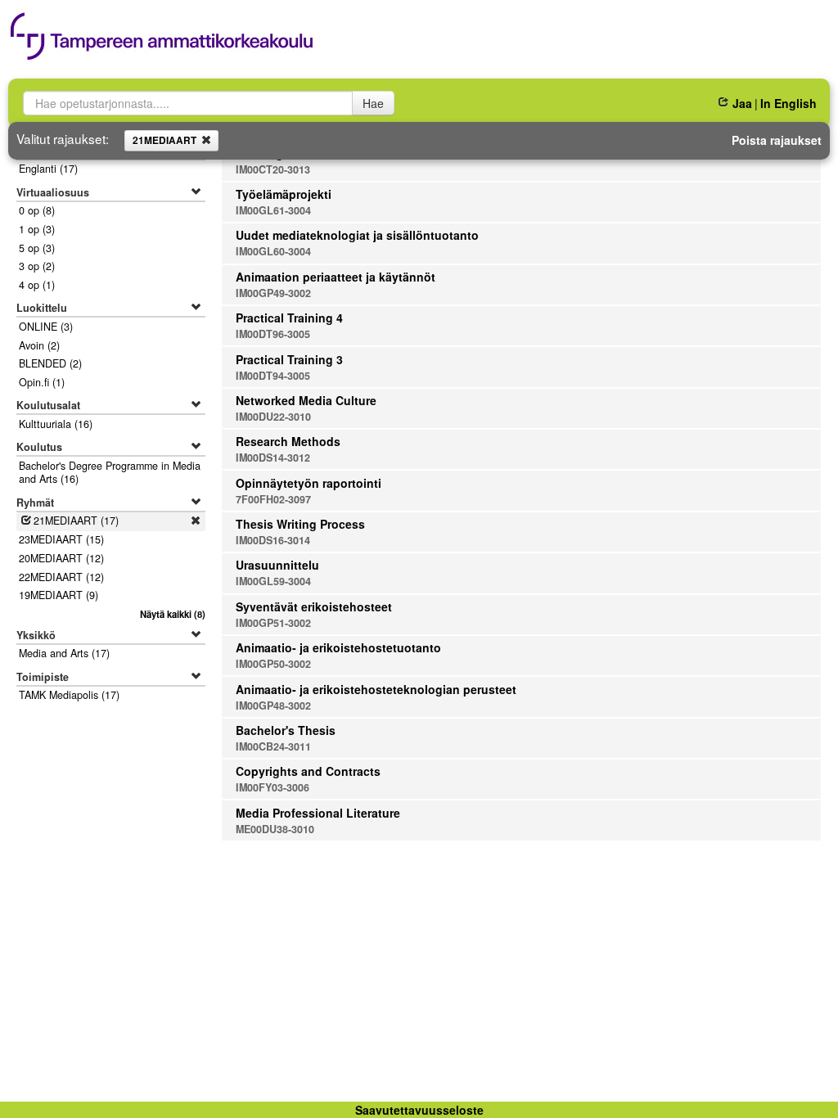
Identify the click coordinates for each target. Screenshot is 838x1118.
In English (788, 103)
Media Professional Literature (318, 813)
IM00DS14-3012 (273, 457)
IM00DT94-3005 (273, 375)
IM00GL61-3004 (273, 210)
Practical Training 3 (289, 359)
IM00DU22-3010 (273, 416)
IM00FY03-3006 (272, 787)
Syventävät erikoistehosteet (314, 606)
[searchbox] (188, 103)
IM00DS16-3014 (273, 540)
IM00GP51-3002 (273, 622)
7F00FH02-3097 (273, 499)
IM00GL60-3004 (273, 251)
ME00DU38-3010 (275, 829)
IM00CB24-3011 (273, 746)
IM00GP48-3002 (273, 705)
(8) (172, 613)
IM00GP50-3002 (273, 663)
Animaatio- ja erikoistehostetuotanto (338, 647)
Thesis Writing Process (300, 524)
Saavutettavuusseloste (419, 1110)
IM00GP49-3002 (273, 293)
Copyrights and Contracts (308, 771)
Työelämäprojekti (283, 194)
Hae (373, 103)
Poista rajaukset (777, 140)
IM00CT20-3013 (273, 169)
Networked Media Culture (306, 400)
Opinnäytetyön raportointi (308, 483)
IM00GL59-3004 (273, 581)
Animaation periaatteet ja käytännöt (335, 276)
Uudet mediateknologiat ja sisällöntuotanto (357, 235)
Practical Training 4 (289, 317)
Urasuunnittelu (277, 565)
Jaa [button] (741, 103)
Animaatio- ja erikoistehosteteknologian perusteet (376, 689)
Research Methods (288, 441)
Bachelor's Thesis (286, 730)
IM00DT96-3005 (273, 334)
